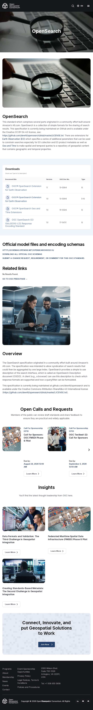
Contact (6, 689)
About (5, 673)
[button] (88, 6)
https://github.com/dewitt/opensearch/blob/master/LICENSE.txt (33, 135)
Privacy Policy (24, 676)
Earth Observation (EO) (13, 139)
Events (5, 685)
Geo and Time (9, 146)
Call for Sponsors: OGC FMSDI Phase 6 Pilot (33, 437)
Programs (7, 669)
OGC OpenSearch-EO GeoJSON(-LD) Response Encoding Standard (19, 222)
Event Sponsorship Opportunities (26, 670)
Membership (8, 677)
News (5, 681)
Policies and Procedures (28, 687)
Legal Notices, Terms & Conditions (28, 681)
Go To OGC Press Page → (14, 279)
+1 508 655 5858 (53, 683)
